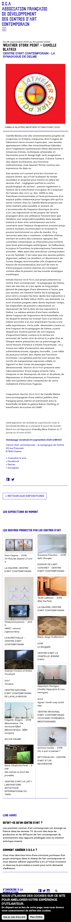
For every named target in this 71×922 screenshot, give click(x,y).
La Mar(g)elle (43, 647)
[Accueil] (23, 13)
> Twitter (10, 464)
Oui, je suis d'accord (14, 917)
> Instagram (12, 467)
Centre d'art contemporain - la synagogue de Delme (29, 55)
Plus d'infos (36, 917)
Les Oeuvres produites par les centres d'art (32, 530)
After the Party (44, 601)
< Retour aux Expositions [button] (24, 496)
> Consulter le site (16, 458)
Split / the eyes (44, 558)
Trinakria (9, 684)
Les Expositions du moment (20, 512)
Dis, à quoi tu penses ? (48, 751)
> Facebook (12, 461)
